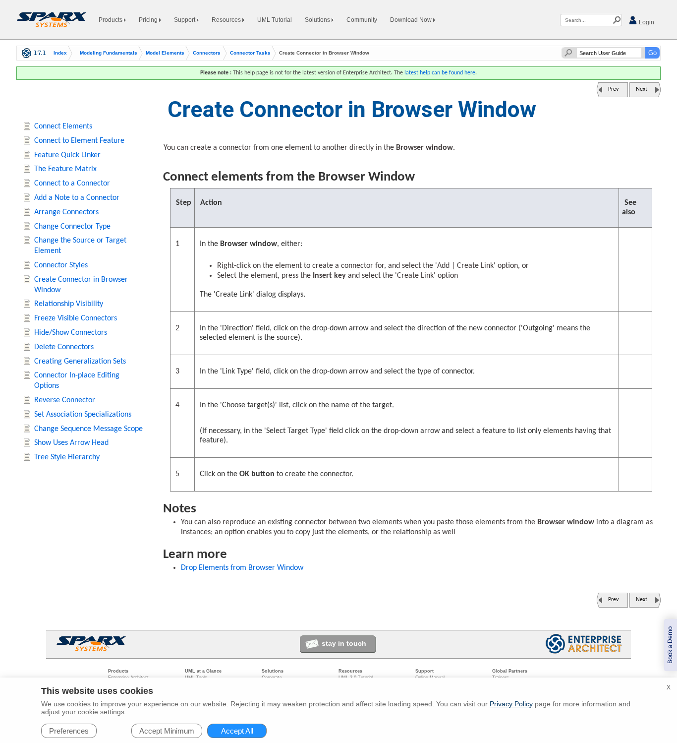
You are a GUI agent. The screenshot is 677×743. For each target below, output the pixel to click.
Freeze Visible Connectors (75, 318)
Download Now (411, 19)
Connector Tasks (250, 53)
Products (111, 19)
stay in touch (344, 643)
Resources (227, 19)
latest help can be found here (439, 73)
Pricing (149, 19)
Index (60, 53)
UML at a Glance (203, 671)
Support (185, 19)
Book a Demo (670, 645)
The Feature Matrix (65, 169)
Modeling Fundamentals (108, 53)
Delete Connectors (64, 347)
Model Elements (165, 53)
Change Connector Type (72, 227)
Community (361, 19)
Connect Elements (63, 126)
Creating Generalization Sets (80, 362)
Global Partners (509, 671)
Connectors (207, 53)
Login (645, 22)
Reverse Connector (64, 400)
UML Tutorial (274, 19)
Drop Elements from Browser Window (242, 568)
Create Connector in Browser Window (81, 285)
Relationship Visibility (68, 304)
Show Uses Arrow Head (71, 443)
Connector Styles (61, 265)
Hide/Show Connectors (70, 333)
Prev (613, 89)
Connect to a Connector (72, 183)
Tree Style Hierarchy (67, 457)
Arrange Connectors (66, 212)
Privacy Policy (511, 704)
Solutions (318, 19)
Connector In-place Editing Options (76, 381)
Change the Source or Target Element (80, 246)
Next (641, 89)
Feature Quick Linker (67, 155)
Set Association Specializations (82, 415)
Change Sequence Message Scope (88, 429)
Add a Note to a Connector (76, 198)
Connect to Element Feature (79, 141)
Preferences (69, 731)
